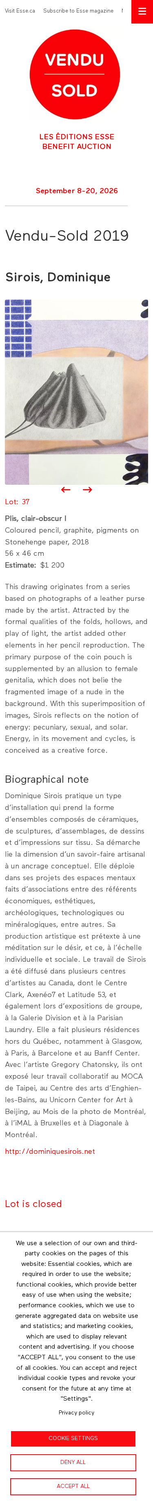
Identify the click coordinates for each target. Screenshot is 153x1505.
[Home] (74, 74)
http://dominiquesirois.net (50, 1151)
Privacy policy (76, 1413)
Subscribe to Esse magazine (78, 11)
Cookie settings (73, 1438)
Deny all (73, 1462)
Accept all (73, 1486)
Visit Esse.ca (20, 11)
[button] (76, 392)
